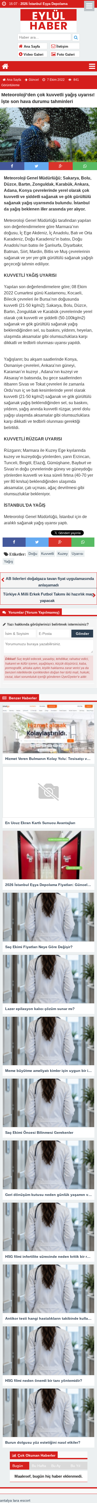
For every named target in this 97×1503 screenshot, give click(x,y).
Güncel (34, 80)
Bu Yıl (75, 1466)
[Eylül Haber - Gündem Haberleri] (48, 20)
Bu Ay (56, 1466)
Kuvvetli (47, 553)
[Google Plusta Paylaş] (60, 166)
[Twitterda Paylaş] (36, 166)
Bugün (17, 1466)
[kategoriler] (92, 66)
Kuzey (63, 553)
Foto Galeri (65, 54)
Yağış (8, 561)
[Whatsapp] (85, 166)
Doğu (32, 553)
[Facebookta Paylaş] (12, 166)
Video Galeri (33, 54)
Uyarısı (77, 553)
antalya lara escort (15, 1500)
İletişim (61, 46)
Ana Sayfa (31, 46)
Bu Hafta (39, 1466)
